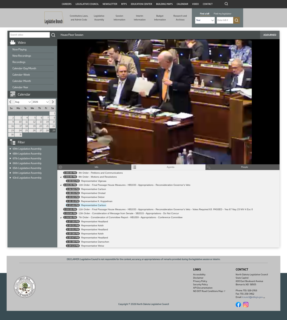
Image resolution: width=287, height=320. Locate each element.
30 (12, 134)
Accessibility (199, 274)
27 (41, 130)
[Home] (54, 18)
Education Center (141, 4)
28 (47, 130)
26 (34, 130)
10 (20, 121)
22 (53, 126)
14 (47, 121)
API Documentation (202, 287)
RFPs (124, 4)
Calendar (182, 4)
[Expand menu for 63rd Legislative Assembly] (10, 176)
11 (27, 121)
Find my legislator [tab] (222, 13)
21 (47, 126)
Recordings (18, 62)
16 (12, 126)
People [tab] (244, 167)
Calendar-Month (21, 81)
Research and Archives (180, 17)
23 (12, 130)
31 (20, 134)
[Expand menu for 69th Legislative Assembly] (10, 148)
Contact (208, 4)
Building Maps (164, 4)
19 (34, 126)
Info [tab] (96, 167)
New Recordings (21, 55)
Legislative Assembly (99, 17)
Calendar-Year (20, 87)
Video (195, 4)
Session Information (119, 17)
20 (40, 126)
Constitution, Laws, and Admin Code (79, 17)
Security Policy (200, 284)
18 (26, 126)
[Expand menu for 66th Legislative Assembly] (10, 162)
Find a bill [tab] (204, 13)
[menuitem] (33, 50)
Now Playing (19, 49)
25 (26, 130)
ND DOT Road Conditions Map (208, 291)
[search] (53, 35)
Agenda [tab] (170, 167)
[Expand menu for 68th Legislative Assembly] (10, 152)
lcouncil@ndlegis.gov (252, 297)
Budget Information (160, 17)
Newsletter (110, 4)
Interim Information (139, 17)
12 (34, 121)
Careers (67, 4)
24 (20, 130)
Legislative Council (87, 4)
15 (54, 121)
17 (21, 126)
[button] (33, 93)
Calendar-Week (21, 74)
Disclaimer (198, 277)
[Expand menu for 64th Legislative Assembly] (10, 172)
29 (53, 130)
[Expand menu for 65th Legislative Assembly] (10, 167)
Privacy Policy (200, 281)
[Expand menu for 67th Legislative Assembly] (10, 157)
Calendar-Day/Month (24, 68)
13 (41, 121)
